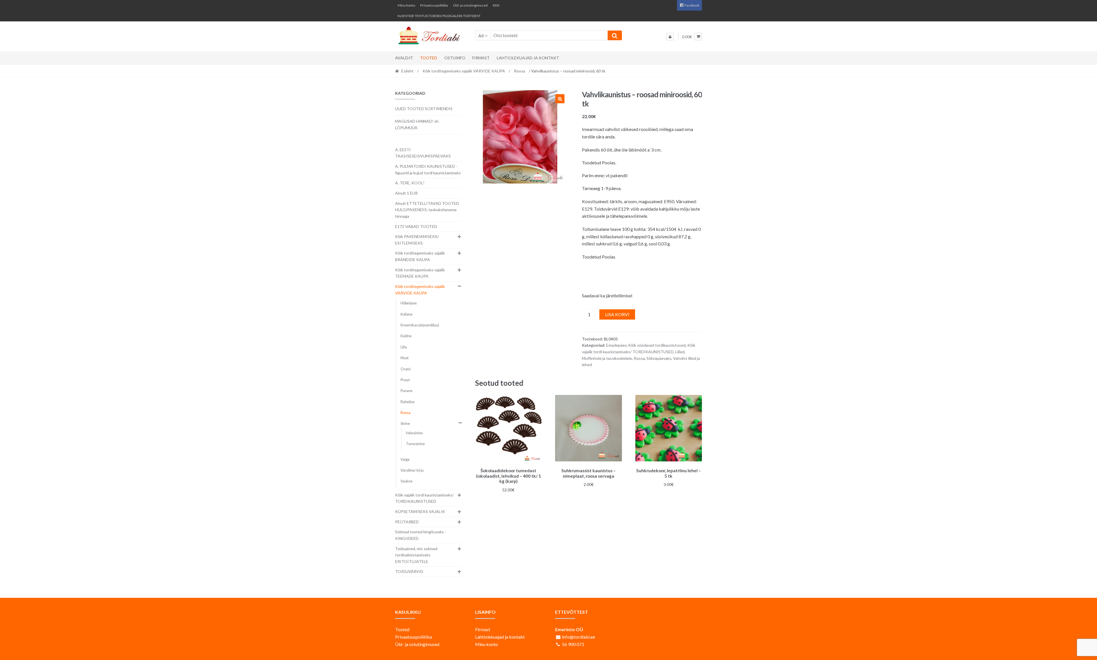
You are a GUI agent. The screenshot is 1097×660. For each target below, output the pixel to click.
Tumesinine (415, 444)
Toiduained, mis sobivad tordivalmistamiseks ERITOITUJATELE (416, 555)
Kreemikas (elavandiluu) (420, 325)
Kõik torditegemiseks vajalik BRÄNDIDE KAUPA (420, 256)
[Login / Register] (670, 36)
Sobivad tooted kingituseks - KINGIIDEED (420, 535)
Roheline (408, 402)
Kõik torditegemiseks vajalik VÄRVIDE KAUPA (464, 70)
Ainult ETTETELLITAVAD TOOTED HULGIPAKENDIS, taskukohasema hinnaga (427, 210)
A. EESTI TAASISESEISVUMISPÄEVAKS (423, 153)
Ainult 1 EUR (406, 193)
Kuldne (406, 336)
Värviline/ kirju (412, 470)
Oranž (406, 369)
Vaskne (407, 481)
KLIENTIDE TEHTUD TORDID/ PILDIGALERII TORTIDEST (439, 16)
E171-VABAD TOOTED (416, 226)
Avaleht (404, 57)
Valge (405, 459)
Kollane (407, 314)
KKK (496, 5)
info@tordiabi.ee (578, 636)
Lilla (404, 347)
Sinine (405, 423)
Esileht (407, 70)
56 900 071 (573, 644)
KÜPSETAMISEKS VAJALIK (420, 511)
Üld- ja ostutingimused (470, 5)
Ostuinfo (454, 57)
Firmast (481, 57)
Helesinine (414, 433)
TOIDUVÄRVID (409, 571)
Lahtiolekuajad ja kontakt (528, 57)
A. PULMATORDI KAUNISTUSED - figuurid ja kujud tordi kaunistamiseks (428, 169)
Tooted (428, 57)
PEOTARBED (407, 521)
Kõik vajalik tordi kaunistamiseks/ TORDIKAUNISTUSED (424, 498)
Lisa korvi (617, 314)
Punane (407, 391)
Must (405, 358)
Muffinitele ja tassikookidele (607, 358)
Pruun (405, 380)
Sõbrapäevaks (658, 358)
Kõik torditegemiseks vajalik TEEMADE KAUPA (420, 273)
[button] (559, 98)
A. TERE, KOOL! (410, 182)
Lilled (679, 351)
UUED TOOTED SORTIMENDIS (424, 108)
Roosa (519, 70)
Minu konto (406, 5)
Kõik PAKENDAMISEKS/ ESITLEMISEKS (417, 239)
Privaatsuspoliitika (434, 5)
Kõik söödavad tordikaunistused (657, 345)
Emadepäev (616, 345)
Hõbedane (409, 303)
